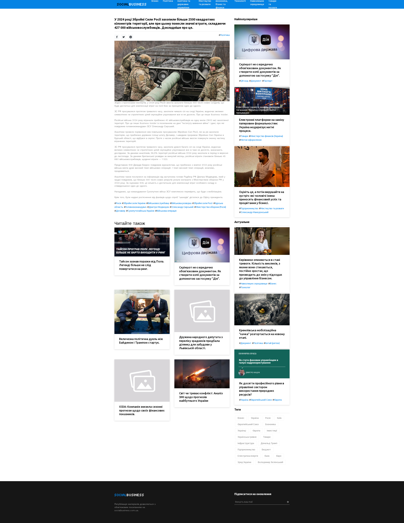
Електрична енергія (248, 456)
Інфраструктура (246, 443)
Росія (118, 203)
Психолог (245, 287)
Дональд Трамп (269, 443)
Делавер (120, 211)
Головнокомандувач (135, 207)
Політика (225, 35)
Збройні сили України (135, 203)
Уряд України (244, 462)
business (132, 4)
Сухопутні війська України (141, 211)
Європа (278, 400)
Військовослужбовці (158, 203)
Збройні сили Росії (203, 203)
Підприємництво (249, 208)
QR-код (244, 81)
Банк (267, 456)
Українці (242, 430)
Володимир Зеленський (270, 462)
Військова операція (166, 211)
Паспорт (268, 81)
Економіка (270, 424)
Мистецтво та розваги (272, 208)
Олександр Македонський (254, 212)
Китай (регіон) (272, 343)
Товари (244, 136)
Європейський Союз (261, 400)
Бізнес (273, 283)
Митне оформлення (251, 140)
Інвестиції (272, 430)
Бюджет (266, 449)
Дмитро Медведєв (159, 207)
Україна (244, 400)
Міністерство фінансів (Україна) (266, 136)
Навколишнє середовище (254, 283)
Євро (278, 456)
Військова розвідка (181, 203)
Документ (256, 81)
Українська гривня (247, 437)
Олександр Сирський (182, 207)
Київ (279, 418)
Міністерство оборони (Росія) (211, 207)
